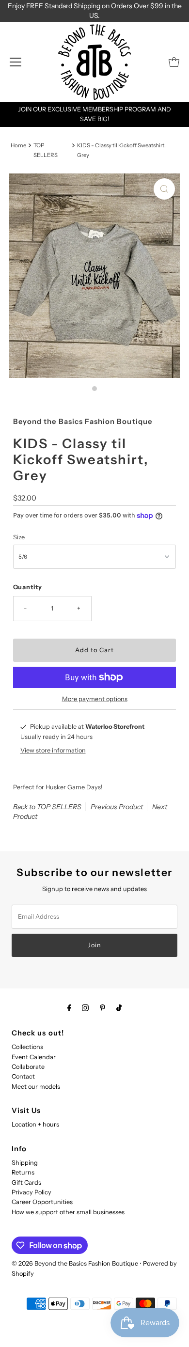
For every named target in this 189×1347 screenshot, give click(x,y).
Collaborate (28, 1066)
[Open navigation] (15, 62)
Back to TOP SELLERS (47, 806)
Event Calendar (34, 1057)
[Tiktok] (119, 1008)
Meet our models (36, 1086)
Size (19, 537)
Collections (27, 1046)
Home (18, 145)
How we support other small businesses (68, 1212)
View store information (53, 750)
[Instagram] (85, 1008)
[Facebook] (69, 1008)
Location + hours (35, 1124)
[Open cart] (174, 62)
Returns (23, 1172)
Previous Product (117, 806)
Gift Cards (26, 1182)
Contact (23, 1076)
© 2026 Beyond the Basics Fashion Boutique (75, 1263)
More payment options (94, 699)
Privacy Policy (31, 1192)
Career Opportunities (42, 1202)
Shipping (25, 1162)
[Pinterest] (102, 1008)
